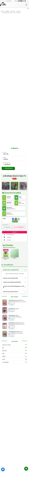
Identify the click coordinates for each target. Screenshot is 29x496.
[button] (16, 1)
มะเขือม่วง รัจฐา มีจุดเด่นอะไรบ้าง (10, 292)
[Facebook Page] (18, 1)
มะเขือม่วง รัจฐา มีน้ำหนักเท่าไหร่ (10, 278)
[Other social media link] (13, 219)
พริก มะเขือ (13, 11)
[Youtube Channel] (21, 1)
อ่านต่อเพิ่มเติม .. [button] (11, 305)
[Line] (23, 1)
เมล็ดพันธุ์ (7, 11)
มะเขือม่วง (18, 11)
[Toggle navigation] (26, 4)
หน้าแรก (2, 11)
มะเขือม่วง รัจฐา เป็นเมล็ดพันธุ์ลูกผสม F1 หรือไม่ (13, 287)
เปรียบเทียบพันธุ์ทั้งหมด (9, 247)
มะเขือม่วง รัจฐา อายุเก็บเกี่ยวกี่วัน (10, 270)
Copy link (14, 221)
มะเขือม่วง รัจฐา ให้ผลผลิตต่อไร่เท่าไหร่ (12, 282)
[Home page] (4, 5)
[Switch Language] (25, 1)
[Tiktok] (20, 1)
